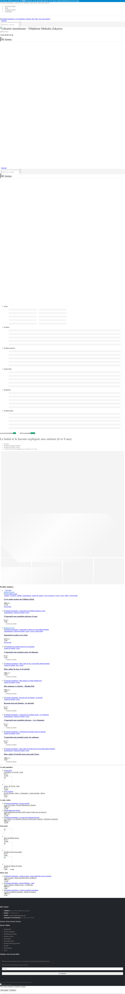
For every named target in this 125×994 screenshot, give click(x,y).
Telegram (18, 921)
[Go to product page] (64, 611)
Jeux (17, 665)
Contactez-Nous (10, 10)
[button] (4, 20)
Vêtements (7, 390)
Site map (6, 945)
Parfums (6, 327)
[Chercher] (20, 23)
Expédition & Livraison (10, 934)
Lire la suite (7, 606)
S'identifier (8, 11)
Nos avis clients (10, 6)
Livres (6, 306)
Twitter (8, 921)
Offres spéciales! (27, 433)
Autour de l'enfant (37, 595)
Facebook (2, 921)
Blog (6, 8)
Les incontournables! (8, 433)
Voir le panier (4, 990)
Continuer (12, 990)
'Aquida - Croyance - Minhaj (13, 595)
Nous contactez (8, 948)
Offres (67, 595)
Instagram (12, 921)
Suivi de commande (9, 931)
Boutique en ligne (9, 936)
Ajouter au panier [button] (11, 623)
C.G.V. (5, 950)
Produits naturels (9, 348)
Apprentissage (26, 595)
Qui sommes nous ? (9, 941)
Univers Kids (8, 369)
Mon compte (7, 938)
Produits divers (8, 411)
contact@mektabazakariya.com (17, 915)
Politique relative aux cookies (12, 943)
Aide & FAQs (7, 929)
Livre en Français (49, 595)
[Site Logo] (25, 19)
